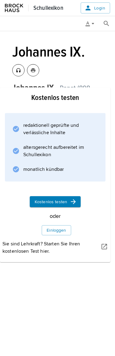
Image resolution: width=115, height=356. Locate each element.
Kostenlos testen (51, 201)
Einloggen (56, 230)
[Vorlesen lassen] (18, 70)
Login (99, 8)
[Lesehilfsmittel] (92, 24)
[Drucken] (33, 70)
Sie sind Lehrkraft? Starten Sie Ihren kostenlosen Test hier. (41, 247)
